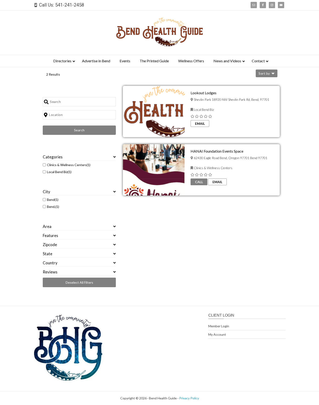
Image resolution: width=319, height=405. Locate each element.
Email (200, 124)
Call (199, 182)
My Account (217, 334)
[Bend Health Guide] (159, 45)
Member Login (218, 326)
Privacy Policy (189, 398)
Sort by (264, 73)
